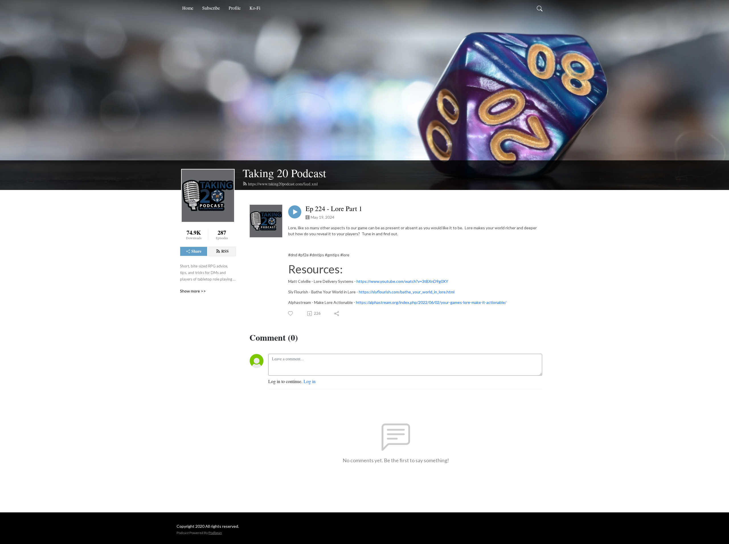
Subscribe (211, 8)
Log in (310, 381)
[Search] (540, 8)
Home (187, 8)
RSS (225, 251)
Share (196, 251)
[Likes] (291, 313)
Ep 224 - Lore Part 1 (334, 208)
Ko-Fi (254, 8)
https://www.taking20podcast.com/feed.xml (283, 184)
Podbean (215, 533)
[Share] (337, 313)
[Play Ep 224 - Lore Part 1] (294, 211)
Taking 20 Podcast (284, 172)
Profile (235, 8)
